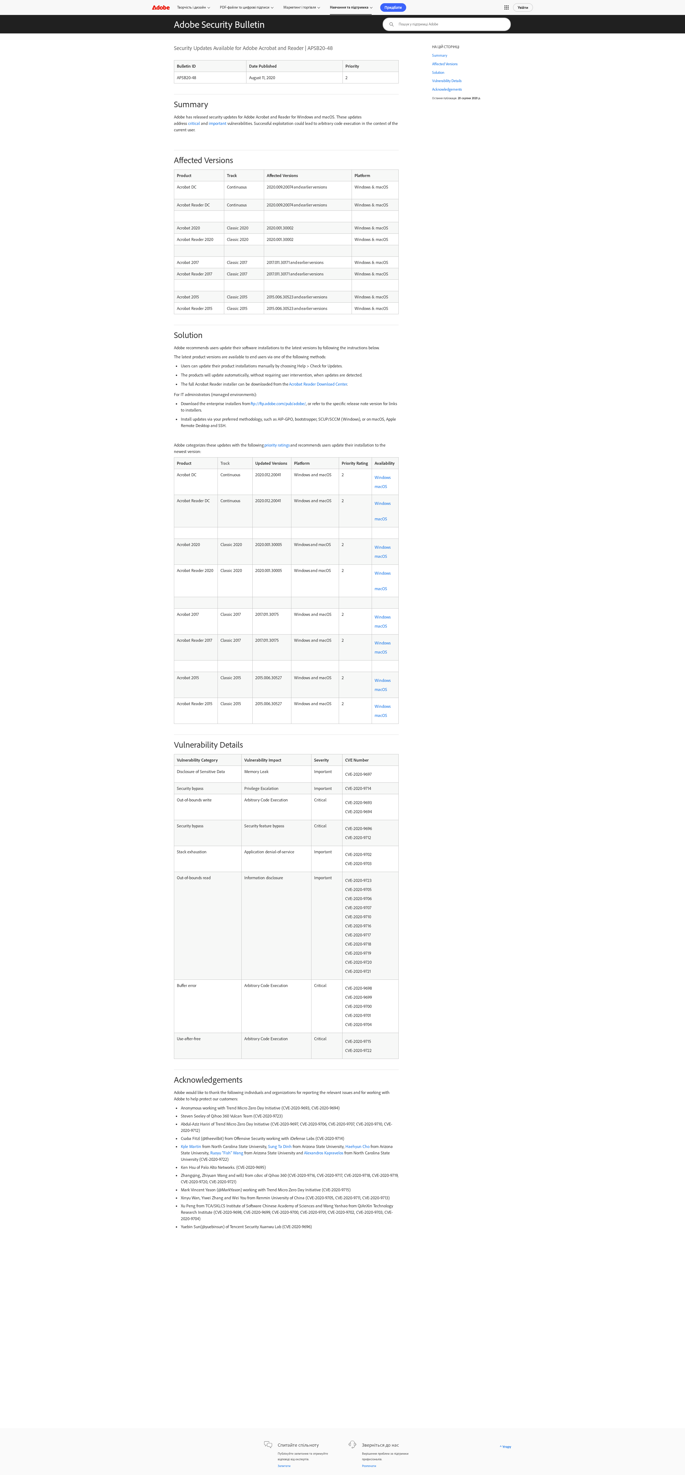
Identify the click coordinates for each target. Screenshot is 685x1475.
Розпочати (369, 1466)
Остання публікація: (444, 98)
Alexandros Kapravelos (323, 1152)
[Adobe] (161, 7)
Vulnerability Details (447, 80)
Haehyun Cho (357, 1146)
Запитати (284, 1466)
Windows (383, 477)
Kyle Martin (191, 1146)
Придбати (393, 7)
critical (194, 123)
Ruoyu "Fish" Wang (226, 1152)
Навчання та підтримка (349, 7)
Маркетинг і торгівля (299, 7)
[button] (506, 7)
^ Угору (505, 1447)
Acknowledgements (447, 89)
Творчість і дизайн (191, 7)
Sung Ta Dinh (280, 1146)
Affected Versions (445, 64)
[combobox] (447, 24)
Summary (439, 55)
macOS (381, 486)
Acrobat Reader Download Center (318, 384)
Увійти (523, 7)
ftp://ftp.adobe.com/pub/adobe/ (278, 403)
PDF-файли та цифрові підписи (244, 7)
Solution (438, 72)
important (217, 123)
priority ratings (277, 445)
